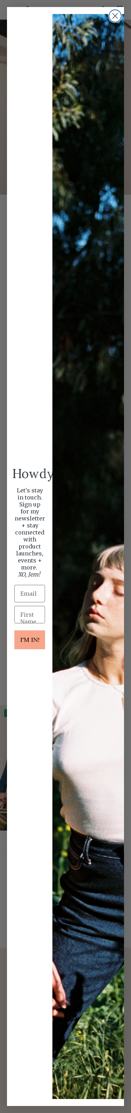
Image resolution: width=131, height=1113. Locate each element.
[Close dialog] (115, 16)
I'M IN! (29, 640)
